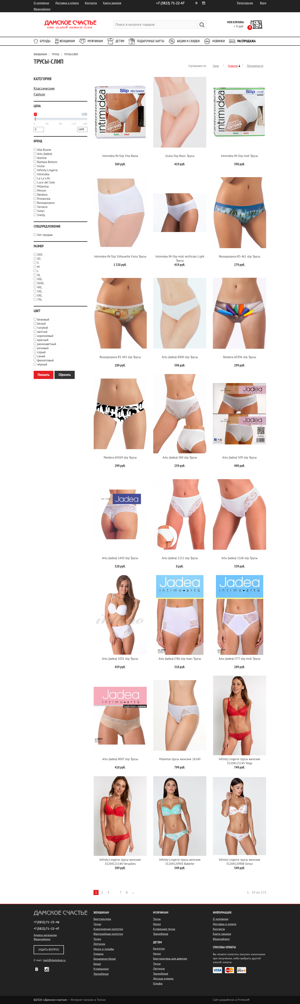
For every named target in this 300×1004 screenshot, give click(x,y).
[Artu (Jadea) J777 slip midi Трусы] (239, 615)
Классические (44, 88)
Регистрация (245, 2)
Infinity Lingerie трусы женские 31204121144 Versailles (120, 862)
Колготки (159, 948)
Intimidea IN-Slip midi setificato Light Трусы (180, 258)
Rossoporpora (45, 203)
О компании (41, 2)
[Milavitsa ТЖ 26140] (179, 715)
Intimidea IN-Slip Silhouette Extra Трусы (120, 256)
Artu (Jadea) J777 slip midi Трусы (239, 659)
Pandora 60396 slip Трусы (239, 357)
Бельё (97, 963)
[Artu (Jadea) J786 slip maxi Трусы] (179, 615)
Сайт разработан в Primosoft (231, 999)
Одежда (98, 953)
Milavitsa (43, 186)
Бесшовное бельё (104, 958)
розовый (43, 348)
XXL (39, 279)
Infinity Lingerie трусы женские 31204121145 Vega (239, 761)
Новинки (218, 41)
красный (42, 340)
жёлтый (42, 332)
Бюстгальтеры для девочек (170, 958)
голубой (42, 328)
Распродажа (246, 41)
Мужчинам (95, 41)
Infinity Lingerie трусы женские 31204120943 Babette (180, 862)
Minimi (41, 190)
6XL (39, 295)
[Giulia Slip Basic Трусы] (179, 112)
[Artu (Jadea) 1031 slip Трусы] (120, 615)
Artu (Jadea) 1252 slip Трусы (180, 558)
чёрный (42, 364)
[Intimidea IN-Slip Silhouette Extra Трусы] (120, 213)
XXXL (40, 283)
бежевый (43, 319)
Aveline (42, 158)
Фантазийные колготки (108, 933)
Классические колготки (108, 929)
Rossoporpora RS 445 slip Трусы (120, 357)
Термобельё (101, 973)
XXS (39, 255)
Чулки (97, 939)
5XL (39, 291)
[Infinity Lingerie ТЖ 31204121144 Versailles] (120, 816)
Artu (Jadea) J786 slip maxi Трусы (180, 659)
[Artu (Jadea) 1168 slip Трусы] (239, 514)
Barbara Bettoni (47, 162)
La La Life (43, 178)
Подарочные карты (150, 41)
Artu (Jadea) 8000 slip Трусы (180, 357)
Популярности (255, 66)
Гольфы (157, 983)
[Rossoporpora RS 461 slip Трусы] (239, 213)
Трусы (55, 54)
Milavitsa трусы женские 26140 (179, 759)
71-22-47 (170, 3)
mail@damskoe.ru (54, 960)
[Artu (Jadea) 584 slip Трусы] (179, 414)
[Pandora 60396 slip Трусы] (239, 313)
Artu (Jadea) (44, 154)
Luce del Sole (46, 182)
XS (39, 259)
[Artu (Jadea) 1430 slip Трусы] (120, 514)
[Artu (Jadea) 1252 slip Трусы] (179, 514)
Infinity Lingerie (47, 170)
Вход (263, 2)
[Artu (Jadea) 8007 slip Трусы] (120, 715)
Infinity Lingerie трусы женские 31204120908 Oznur (239, 862)
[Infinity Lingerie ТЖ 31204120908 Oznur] (239, 816)
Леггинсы (99, 943)
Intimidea (43, 174)
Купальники (101, 968)
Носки (157, 924)
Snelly (41, 215)
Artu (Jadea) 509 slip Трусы (239, 457)
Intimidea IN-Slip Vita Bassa (120, 156)
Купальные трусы (164, 929)
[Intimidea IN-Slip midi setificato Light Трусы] (179, 213)
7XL (39, 299)
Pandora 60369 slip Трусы (120, 457)
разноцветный (46, 344)
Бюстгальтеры (102, 919)
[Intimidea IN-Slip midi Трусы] (239, 112)
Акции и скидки (188, 41)
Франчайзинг (42, 9)
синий (41, 356)
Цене (216, 66)
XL (39, 275)
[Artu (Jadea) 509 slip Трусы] (239, 414)
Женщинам (67, 41)
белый (41, 323)
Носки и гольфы (103, 949)
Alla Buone (44, 150)
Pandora (42, 195)
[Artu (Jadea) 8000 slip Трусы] (179, 313)
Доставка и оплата (67, 2)
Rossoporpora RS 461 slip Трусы (239, 256)
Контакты (91, 2)
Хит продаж (45, 235)
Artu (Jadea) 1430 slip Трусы (120, 558)
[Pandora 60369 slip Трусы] (120, 414)
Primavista (43, 199)
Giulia (40, 166)
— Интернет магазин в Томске (70, 999)
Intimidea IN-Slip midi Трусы (239, 156)
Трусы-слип (71, 54)
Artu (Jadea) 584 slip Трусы (180, 457)
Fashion (39, 94)
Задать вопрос (48, 949)
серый (41, 352)
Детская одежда (163, 978)
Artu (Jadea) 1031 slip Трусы (120, 659)
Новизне (233, 66)
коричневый (45, 336)
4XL (39, 287)
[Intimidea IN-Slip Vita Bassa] (120, 112)
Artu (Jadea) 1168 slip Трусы (239, 558)
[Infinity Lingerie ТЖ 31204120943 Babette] (179, 816)
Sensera (42, 207)
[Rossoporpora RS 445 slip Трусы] (120, 313)
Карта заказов (112, 2)
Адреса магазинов (45, 935)
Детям (120, 41)
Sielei (40, 211)
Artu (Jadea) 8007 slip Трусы (120, 759)
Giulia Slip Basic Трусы (179, 156)
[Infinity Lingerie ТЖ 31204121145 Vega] (239, 715)
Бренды (45, 41)
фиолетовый (45, 360)
